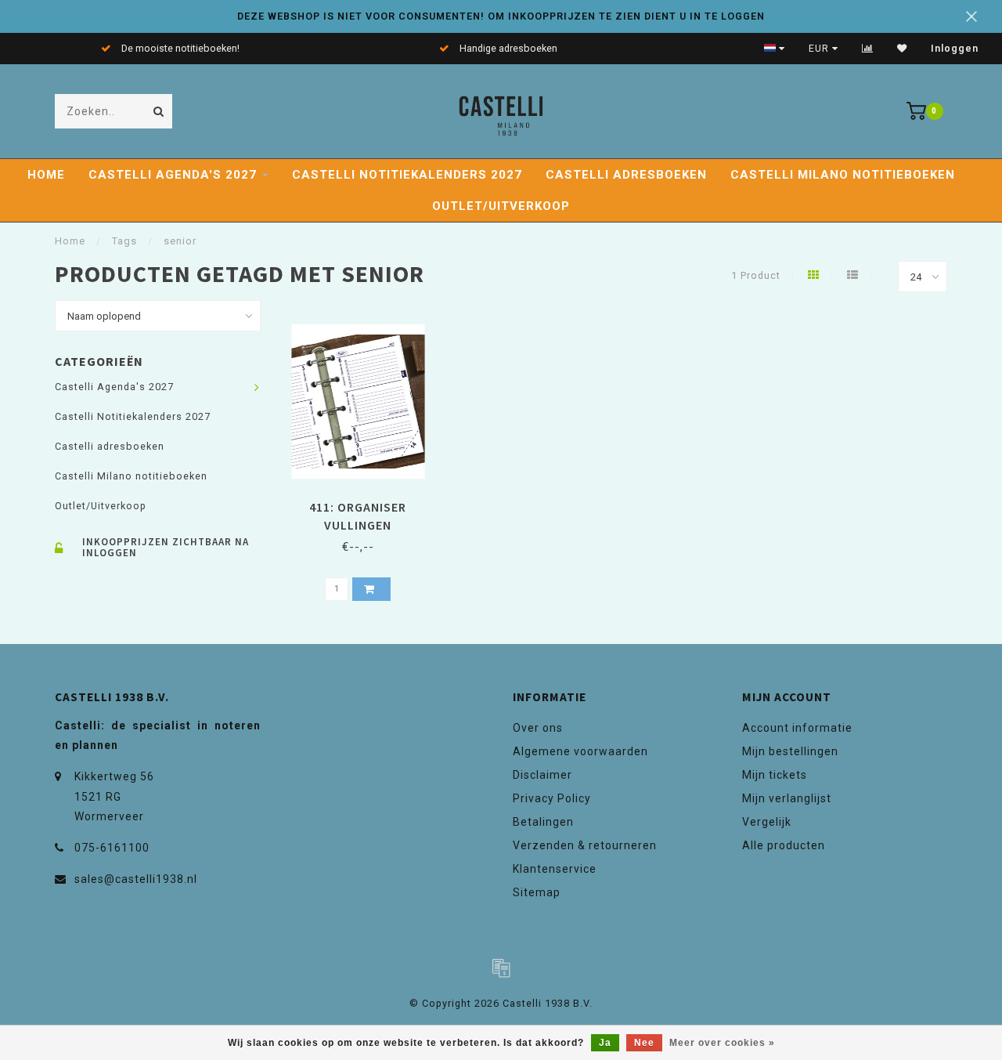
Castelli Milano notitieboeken (842, 175)
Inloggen (955, 48)
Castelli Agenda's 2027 (172, 175)
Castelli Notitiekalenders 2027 (407, 175)
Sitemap (536, 892)
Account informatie (797, 728)
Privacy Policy (552, 798)
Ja (605, 1042)
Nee (644, 1042)
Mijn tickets (774, 775)
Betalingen (543, 822)
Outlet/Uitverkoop (501, 206)
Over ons (538, 728)
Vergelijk (766, 822)
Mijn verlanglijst (786, 798)
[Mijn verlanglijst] (902, 48)
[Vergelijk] (868, 48)
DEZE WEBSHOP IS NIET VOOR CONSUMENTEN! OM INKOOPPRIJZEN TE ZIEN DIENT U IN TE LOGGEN (501, 16)
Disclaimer (542, 775)
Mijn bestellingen (790, 751)
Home (46, 175)
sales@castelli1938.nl (135, 879)
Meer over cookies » (722, 1042)
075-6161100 (112, 847)
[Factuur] (501, 967)
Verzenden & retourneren (585, 845)
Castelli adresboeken (626, 175)
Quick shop (365, 502)
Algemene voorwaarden (580, 751)
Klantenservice (555, 869)
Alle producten (783, 845)
